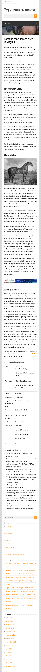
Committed (8, 533)
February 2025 (10, 666)
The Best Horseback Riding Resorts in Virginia (20, 591)
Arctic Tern (8, 526)
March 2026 (9, 621)
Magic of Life (9, 547)
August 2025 (9, 645)
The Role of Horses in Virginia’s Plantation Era (20, 595)
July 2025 (8, 649)
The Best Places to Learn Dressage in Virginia (20, 570)
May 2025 (8, 656)
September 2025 (10, 642)
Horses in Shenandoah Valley (14, 554)
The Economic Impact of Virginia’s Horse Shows (20, 577)
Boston (7, 530)
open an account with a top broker (25, 354)
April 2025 (8, 659)
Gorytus (7, 540)
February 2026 (10, 624)
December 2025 (10, 631)
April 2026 (8, 617)
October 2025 (9, 638)
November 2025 (10, 635)
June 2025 (8, 652)
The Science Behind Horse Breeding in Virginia (20, 574)
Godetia (7, 537)
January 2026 (9, 628)
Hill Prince (8, 544)
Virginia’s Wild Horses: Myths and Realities (19, 588)
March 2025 (9, 663)
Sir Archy (8, 551)
